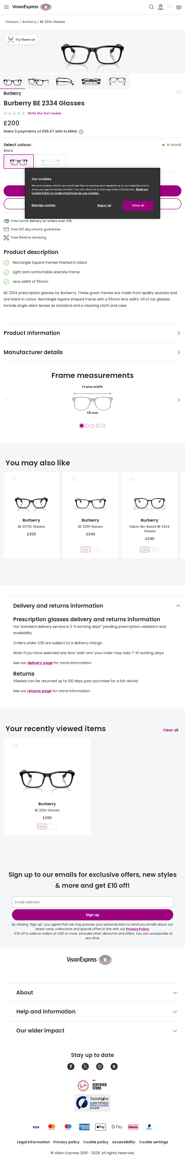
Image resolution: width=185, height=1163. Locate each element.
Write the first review (44, 113)
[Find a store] (160, 7)
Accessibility (123, 1142)
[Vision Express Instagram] (99, 1066)
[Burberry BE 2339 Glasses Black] (85, 549)
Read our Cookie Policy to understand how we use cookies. (90, 191)
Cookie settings (153, 1142)
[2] (87, 426)
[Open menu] (6, 7)
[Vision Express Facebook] (70, 1066)
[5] (103, 426)
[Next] (178, 400)
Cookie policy (96, 1142)
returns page (39, 691)
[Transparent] (51, 161)
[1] (81, 426)
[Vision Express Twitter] (85, 1066)
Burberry (29, 21)
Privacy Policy (137, 929)
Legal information (33, 1142)
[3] (92, 426)
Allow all (138, 205)
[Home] (31, 7)
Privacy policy (66, 1142)
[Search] (151, 7)
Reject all (104, 205)
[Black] (19, 161)
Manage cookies (44, 205)
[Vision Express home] (92, 960)
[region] (92, 193)
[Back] (6, 400)
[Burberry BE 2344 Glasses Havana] (154, 549)
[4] (98, 426)
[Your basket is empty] (178, 7)
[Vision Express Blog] (114, 1066)
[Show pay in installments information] (81, 132)
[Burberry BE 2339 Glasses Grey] (95, 549)
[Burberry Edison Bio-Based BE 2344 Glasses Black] (144, 549)
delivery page (40, 662)
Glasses (12, 21)
